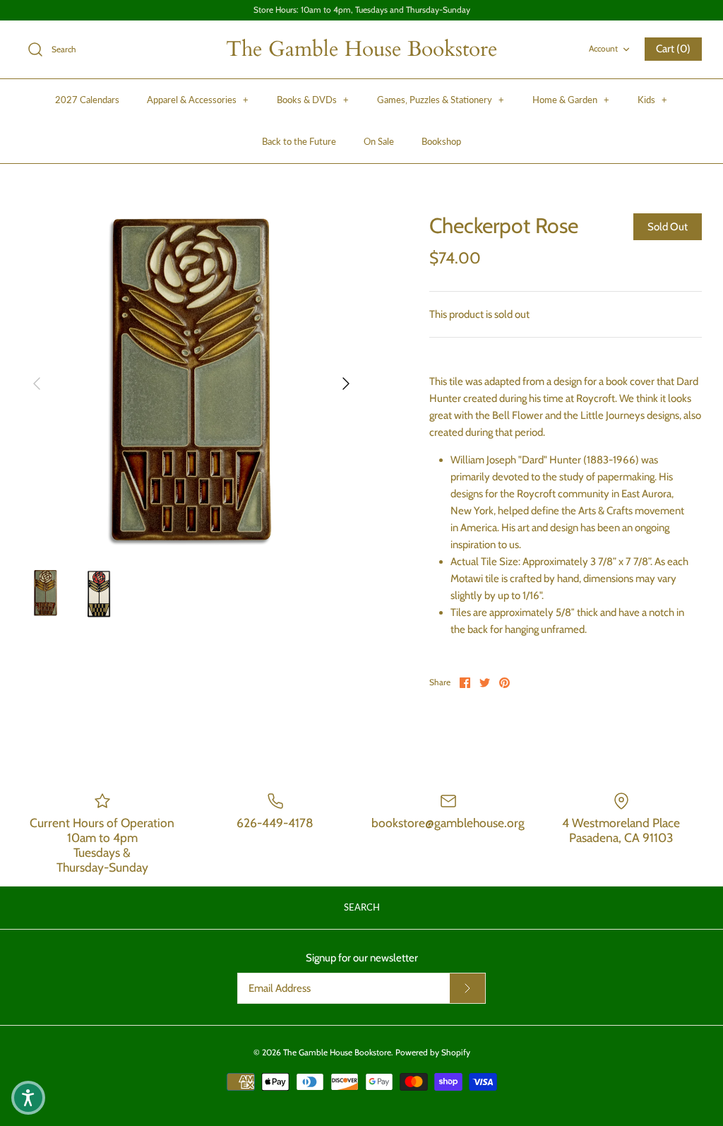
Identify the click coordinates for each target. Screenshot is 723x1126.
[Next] (346, 383)
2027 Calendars (87, 99)
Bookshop (441, 141)
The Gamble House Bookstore (337, 1052)
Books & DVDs (313, 99)
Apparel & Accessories (198, 99)
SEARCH (362, 907)
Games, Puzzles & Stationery (440, 99)
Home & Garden (570, 99)
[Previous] (36, 383)
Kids (652, 99)
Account (603, 48)
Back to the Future (299, 141)
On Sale (379, 141)
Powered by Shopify (432, 1052)
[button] (28, 1098)
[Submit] (467, 988)
